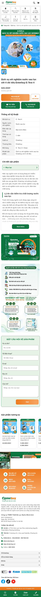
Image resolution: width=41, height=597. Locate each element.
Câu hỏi (5, 384)
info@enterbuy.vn (8, 541)
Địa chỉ (4, 374)
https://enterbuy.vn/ (9, 544)
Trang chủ (6, 25)
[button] (20, 247)
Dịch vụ (13, 25)
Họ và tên (6, 343)
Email (4, 364)
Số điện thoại (7, 353)
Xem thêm (20, 227)
